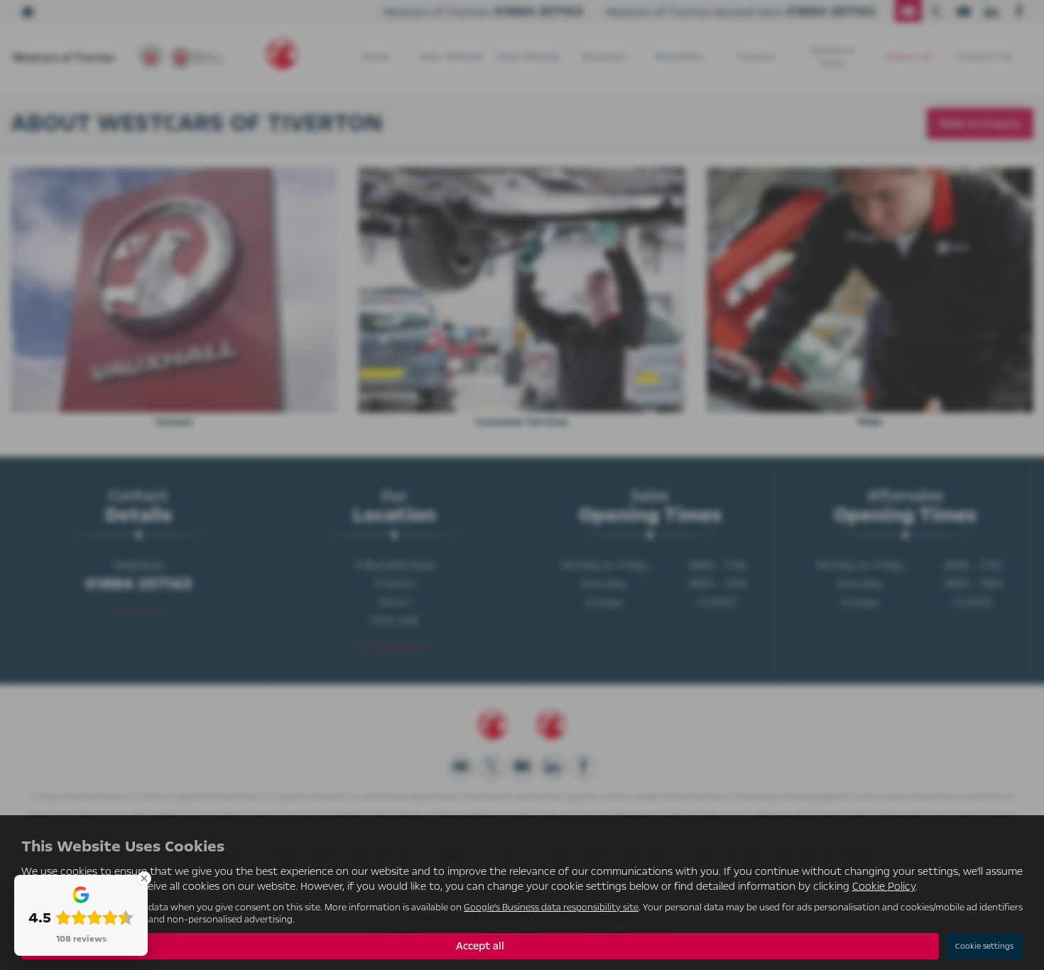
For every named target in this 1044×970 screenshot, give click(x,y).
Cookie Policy (883, 886)
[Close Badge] (144, 878)
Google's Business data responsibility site (551, 907)
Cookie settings (984, 946)
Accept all (480, 946)
